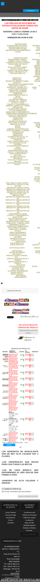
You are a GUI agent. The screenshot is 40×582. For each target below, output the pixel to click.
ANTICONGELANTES (17, 248)
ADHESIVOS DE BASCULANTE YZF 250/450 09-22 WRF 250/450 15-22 (13, 373)
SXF (16, 414)
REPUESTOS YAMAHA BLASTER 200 (18, 197)
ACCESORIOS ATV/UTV (17, 234)
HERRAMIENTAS (21, 277)
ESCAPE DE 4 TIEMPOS (18, 100)
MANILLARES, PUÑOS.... (18, 220)
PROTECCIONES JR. (17, 73)
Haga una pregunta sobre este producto (28, 332)
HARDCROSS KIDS (21, 58)
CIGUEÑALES (18, 133)
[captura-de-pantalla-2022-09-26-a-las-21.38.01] (5, 397)
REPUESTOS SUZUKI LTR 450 (18, 188)
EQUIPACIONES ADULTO (18, 47)
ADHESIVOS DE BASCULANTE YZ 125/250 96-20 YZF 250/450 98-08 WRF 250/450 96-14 (14, 366)
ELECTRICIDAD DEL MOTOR (17, 163)
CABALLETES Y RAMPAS (18, 90)
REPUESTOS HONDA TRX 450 (18, 192)
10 (12, 428)
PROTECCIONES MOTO (18, 117)
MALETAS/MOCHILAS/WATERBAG (18, 50)
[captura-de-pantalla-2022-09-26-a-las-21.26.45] (5, 373)
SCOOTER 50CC (18, 268)
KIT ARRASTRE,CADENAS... (18, 109)
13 (15, 429)
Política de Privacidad (29, 515)
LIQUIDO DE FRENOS (17, 252)
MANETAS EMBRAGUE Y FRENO (18, 106)
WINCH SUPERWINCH (18, 232)
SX (13, 414)
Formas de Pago (10, 515)
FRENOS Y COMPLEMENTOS (18, 104)
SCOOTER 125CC (17, 269)
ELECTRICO (17, 98)
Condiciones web (29, 512)
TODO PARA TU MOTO (17, 86)
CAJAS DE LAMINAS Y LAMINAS (18, 130)
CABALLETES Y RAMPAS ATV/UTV (18, 230)
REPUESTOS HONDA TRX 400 (18, 191)
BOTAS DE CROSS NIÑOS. (17, 67)
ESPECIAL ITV (18, 120)
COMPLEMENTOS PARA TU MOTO (18, 95)
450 (12, 423)
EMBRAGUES (18, 135)
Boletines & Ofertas (29, 528)
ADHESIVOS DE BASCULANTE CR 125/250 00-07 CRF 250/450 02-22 (13, 391)
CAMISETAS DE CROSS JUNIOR (18, 62)
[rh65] (5, 360)
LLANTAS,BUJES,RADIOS (18, 89)
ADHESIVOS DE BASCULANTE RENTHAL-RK (13, 356)
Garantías (10, 523)
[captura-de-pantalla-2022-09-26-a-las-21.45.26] (5, 419)
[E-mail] (35, 316)
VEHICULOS (20, 265)
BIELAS (18, 126)
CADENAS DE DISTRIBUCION (18, 129)
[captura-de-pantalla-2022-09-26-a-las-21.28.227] (5, 385)
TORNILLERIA (18, 118)
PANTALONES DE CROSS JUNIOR (18, 65)
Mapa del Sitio (29, 523)
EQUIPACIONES (21, 44)
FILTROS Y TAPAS (17, 103)
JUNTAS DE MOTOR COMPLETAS (17, 139)
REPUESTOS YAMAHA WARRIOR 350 (18, 200)
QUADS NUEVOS (17, 272)
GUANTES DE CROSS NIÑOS (18, 70)
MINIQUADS (17, 79)
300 (13, 422)
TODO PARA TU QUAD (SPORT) (17, 183)
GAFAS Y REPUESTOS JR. (17, 72)
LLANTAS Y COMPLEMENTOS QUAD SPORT (18, 216)
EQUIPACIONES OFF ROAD (17, 46)
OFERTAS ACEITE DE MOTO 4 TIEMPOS (18, 259)
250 (17, 420)
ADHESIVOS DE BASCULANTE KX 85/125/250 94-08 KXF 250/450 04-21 (13, 385)
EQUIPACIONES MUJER (18, 49)
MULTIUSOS (17, 254)
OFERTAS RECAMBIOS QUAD (18, 226)
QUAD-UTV (34, 88)
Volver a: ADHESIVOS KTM (28, 496)
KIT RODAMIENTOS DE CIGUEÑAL (17, 143)
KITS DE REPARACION (18, 110)
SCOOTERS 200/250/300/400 (18, 271)
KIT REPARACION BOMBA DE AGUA (18, 146)
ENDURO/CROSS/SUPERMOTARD (20, 84)
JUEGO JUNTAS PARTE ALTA (17, 141)
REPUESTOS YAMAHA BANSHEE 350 (18, 203)
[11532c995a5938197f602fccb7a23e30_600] (5, 434)
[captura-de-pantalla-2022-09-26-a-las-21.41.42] (5, 404)
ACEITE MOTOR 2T (17, 245)
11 (15, 428)
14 (11, 431)
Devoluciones (10, 517)
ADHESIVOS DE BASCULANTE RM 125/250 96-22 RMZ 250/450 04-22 (13, 379)
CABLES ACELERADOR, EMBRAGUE (18, 92)
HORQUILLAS (18, 107)
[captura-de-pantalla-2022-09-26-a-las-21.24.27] (5, 366)
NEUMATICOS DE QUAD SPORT (18, 221)
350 (17, 422)
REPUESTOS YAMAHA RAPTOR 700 (17, 211)
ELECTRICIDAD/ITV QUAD (17, 218)
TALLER (17, 164)
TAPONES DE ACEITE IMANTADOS (18, 157)
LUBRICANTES (20, 242)
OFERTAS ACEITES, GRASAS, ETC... (17, 256)
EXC (13, 415)
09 (17, 426)
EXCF (11, 417)
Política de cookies (29, 517)
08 (14, 426)
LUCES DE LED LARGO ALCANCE (17, 236)
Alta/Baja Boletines (29, 525)
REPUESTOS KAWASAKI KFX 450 (18, 189)
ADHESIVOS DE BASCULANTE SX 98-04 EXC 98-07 (13, 409)
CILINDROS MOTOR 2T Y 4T (18, 137)
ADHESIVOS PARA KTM (14, 291)
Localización (29, 520)
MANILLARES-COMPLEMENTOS (18, 112)
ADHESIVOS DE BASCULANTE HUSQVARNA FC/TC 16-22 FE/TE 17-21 (13, 404)
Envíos (10, 520)
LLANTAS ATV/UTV (18, 240)
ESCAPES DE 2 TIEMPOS (18, 101)
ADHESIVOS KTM (4, 286)
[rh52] (5, 355)
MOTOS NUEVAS (17, 274)
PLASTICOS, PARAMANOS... (18, 115)
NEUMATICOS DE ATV (18, 238)
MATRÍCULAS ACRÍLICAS (18, 121)
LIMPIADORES (17, 251)
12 (12, 429)
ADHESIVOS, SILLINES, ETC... (18, 87)
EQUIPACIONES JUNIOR (17, 59)
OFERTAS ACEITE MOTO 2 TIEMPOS (17, 262)
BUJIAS (18, 127)
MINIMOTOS (17, 78)
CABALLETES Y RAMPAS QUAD (17, 223)
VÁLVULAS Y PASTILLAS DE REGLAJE (18, 160)
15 (14, 431)
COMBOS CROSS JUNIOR (17, 61)
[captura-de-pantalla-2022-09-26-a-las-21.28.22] (5, 379)
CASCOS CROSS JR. (17, 69)
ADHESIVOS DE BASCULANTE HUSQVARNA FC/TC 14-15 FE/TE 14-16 (13, 398)
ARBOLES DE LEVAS (17, 124)
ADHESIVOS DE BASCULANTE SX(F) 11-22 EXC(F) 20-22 (13, 439)
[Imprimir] (28, 316)
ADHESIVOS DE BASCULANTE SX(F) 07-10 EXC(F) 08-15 (13, 434)
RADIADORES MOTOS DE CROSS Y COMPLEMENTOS (17, 151)
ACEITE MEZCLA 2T (17, 243)
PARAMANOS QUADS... (17, 225)
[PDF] (23, 316)
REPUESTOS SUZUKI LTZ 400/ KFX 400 (18, 185)
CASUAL (18, 52)
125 (13, 420)
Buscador (29, 530)
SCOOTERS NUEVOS (17, 266)
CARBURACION (18, 132)
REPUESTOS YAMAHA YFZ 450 (18, 206)
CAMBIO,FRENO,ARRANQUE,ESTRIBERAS (21, 113)
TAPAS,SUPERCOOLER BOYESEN (17, 154)
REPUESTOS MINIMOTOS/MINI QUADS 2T (17, 82)
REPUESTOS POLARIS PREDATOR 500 (18, 194)
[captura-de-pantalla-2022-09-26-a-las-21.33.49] (5, 391)
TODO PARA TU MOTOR (17, 123)
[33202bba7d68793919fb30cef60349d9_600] (5, 439)
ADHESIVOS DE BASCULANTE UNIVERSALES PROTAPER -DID (13, 360)
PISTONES (18, 149)
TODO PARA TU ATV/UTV (17, 228)
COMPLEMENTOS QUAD (18, 214)
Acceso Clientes (10, 512)
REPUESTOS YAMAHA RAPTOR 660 (17, 208)
